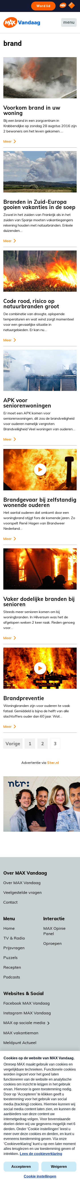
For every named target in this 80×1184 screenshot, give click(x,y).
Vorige (13, 743)
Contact (10, 902)
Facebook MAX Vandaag (26, 1003)
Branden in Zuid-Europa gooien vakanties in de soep (39, 204)
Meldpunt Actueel (19, 1042)
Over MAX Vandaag (22, 882)
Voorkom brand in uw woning (31, 110)
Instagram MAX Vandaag (27, 1012)
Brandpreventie (23, 698)
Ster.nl (53, 762)
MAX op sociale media (24, 1022)
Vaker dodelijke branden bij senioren (39, 602)
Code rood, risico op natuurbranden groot (31, 304)
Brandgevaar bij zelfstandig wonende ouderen (39, 502)
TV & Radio (14, 938)
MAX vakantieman (20, 1032)
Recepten (12, 967)
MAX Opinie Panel (54, 931)
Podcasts (11, 977)
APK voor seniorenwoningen (27, 403)
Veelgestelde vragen (22, 892)
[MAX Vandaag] (21, 22)
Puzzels (10, 957)
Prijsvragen (13, 947)
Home (9, 928)
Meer (7, 141)
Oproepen (52, 943)
